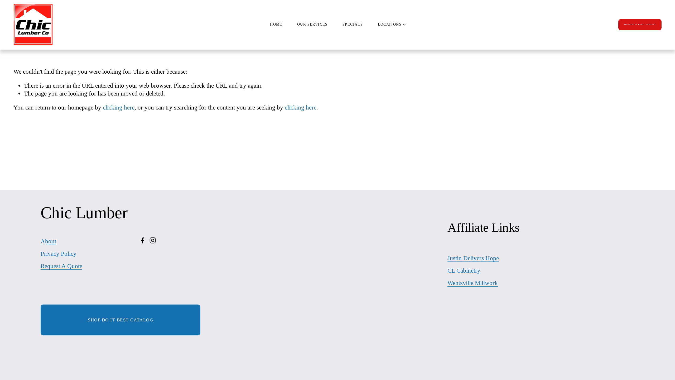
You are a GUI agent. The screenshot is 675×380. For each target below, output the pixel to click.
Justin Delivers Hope (473, 258)
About (48, 241)
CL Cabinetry (463, 270)
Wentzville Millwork (472, 282)
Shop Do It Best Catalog (640, 24)
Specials (353, 24)
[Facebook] (142, 240)
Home (276, 24)
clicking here (118, 107)
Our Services (312, 24)
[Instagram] (153, 240)
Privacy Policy (58, 253)
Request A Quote (61, 266)
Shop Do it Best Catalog (120, 319)
